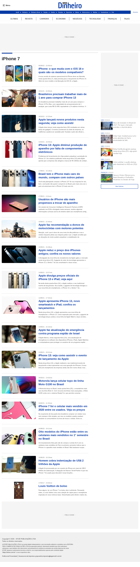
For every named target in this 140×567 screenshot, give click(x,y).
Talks (127, 19)
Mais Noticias (119, 186)
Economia (61, 19)
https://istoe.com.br (9, 552)
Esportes (69, 12)
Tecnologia (95, 19)
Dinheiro (25, 12)
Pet (113, 12)
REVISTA (29, 19)
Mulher (95, 12)
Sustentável (104, 12)
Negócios (77, 19)
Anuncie (135, 12)
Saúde (45, 12)
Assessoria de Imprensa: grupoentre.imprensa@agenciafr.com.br (40, 556)
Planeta (60, 12)
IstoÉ (17, 12)
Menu (77, 12)
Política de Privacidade (9, 556)
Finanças (112, 19)
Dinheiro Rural (35, 12)
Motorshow (86, 12)
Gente (53, 12)
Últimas (14, 19)
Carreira (44, 19)
